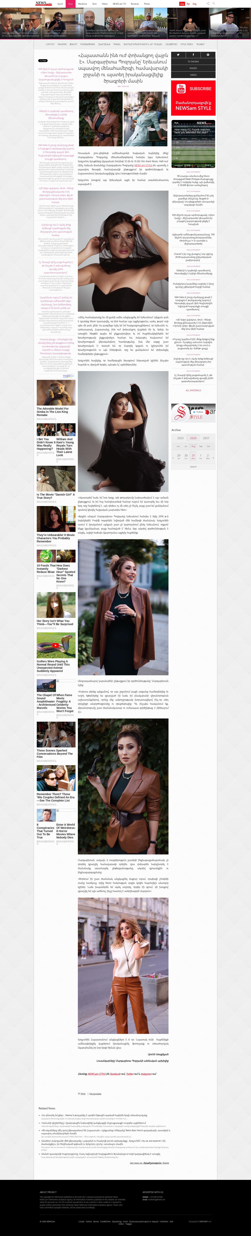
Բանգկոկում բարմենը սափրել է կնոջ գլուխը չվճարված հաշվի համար (193, 285)
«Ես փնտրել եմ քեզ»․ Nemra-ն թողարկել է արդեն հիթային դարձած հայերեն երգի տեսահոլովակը (94, 1115)
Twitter (129, 1073)
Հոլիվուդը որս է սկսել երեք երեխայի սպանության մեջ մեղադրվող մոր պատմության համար (193, 361)
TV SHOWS (193, 61)
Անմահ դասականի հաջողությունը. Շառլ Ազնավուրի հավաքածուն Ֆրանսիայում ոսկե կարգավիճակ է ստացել (100, 1153)
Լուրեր (50, 44)
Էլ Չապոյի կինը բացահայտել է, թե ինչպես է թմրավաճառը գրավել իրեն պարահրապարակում (193, 378)
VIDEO (193, 74)
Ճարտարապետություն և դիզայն (143, 44)
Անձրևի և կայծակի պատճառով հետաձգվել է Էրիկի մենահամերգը (193, 272)
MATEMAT (203, 1221)
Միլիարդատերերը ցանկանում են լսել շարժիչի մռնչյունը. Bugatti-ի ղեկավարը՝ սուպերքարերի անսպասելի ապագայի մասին (193, 200)
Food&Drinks (87, 44)
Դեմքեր (200, 44)
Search (193, 466)
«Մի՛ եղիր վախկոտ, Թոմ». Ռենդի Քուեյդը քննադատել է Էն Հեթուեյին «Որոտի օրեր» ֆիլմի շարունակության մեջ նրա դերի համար (193, 324)
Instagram (146, 1073)
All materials (193, 390)
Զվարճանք (104, 44)
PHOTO (193, 68)
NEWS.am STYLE (143, 165)
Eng (195, 3)
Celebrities (171, 44)
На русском (95, 1093)
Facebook (115, 1073)
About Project (48, 1192)
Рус (188, 3)
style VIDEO (187, 44)
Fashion (62, 44)
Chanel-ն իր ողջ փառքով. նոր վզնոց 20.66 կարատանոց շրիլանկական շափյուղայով (193, 256)
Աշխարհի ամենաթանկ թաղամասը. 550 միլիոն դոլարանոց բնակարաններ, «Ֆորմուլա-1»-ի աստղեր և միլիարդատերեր (193, 239)
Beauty (73, 44)
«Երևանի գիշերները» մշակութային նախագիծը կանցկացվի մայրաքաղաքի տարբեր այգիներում (93, 1122)
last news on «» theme (149, 1162)
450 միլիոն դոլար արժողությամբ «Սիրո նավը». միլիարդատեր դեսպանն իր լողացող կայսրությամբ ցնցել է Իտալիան (193, 219)
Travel (117, 44)
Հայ (182, 3)
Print (83, 1093)
